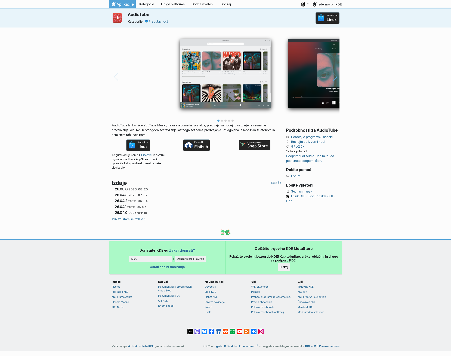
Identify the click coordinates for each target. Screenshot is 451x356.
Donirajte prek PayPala (190, 258)
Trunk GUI (298, 196)
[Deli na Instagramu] (261, 330)
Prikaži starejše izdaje (127, 219)
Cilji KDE (163, 300)
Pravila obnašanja (261, 301)
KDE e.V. (302, 291)
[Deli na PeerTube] (246, 330)
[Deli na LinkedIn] (218, 330)
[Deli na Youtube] (239, 330)
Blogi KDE (210, 291)
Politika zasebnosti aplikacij (267, 312)
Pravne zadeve (329, 346)
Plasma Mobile (120, 301)
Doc (311, 196)
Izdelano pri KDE (330, 4)
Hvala (208, 312)
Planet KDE (211, 296)
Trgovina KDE (306, 286)
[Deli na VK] (254, 330)
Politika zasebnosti (262, 307)
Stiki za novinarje (215, 301)
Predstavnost (158, 21)
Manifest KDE (305, 307)
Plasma (116, 286)
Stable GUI (325, 196)
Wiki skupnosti (259, 286)
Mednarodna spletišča (311, 312)
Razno (208, 307)
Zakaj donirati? (182, 250)
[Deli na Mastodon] (197, 330)
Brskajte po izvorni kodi (308, 142)
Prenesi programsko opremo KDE (271, 296)
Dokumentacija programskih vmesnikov (175, 288)
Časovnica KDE (307, 301)
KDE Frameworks (122, 296)
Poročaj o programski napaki (312, 137)
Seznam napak (301, 191)
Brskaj (283, 267)
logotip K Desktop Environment (236, 346)
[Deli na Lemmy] (232, 330)
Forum (295, 176)
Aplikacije (122, 5)
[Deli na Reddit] (225, 330)
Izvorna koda (166, 305)
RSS (274, 183)
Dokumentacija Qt (169, 295)
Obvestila (210, 286)
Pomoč (255, 291)
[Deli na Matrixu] (190, 330)
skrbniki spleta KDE (140, 346)
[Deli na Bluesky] (204, 330)
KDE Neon (117, 307)
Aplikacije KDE (120, 291)
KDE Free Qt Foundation (312, 296)
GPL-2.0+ (298, 146)
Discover (146, 155)
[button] (305, 4)
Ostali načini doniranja (167, 267)
